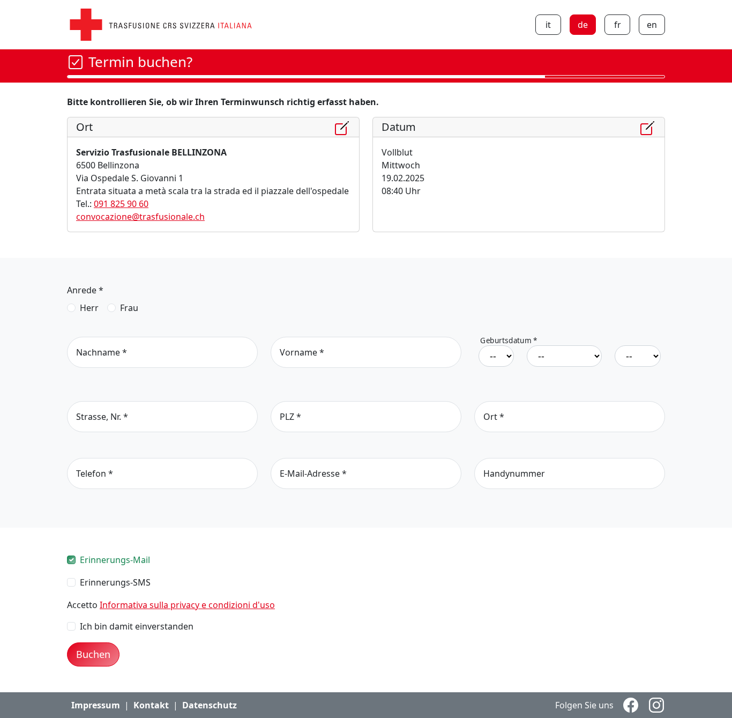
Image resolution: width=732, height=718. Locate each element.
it (548, 25)
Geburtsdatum (508, 341)
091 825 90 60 (121, 204)
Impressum (95, 705)
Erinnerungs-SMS (115, 582)
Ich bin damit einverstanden (136, 626)
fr (617, 25)
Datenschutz (209, 705)
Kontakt (151, 705)
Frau (129, 308)
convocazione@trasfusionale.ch (140, 217)
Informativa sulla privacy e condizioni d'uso (187, 605)
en (652, 25)
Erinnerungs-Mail (115, 560)
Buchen (93, 654)
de (583, 25)
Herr (89, 308)
